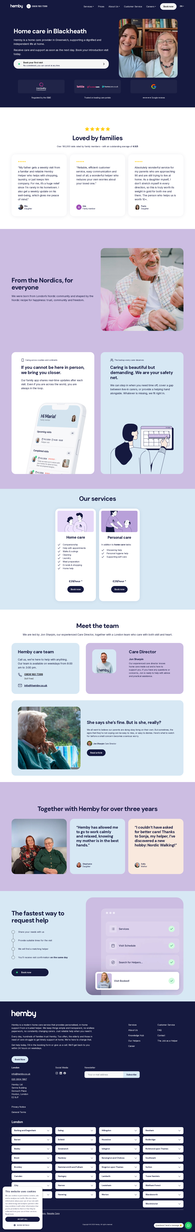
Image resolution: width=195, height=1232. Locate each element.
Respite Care (53, 1213)
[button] (56, 1073)
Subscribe (131, 1074)
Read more (9, 1214)
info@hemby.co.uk (35, 685)
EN (181, 6)
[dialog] (22, 1208)
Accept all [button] (23, 1219)
